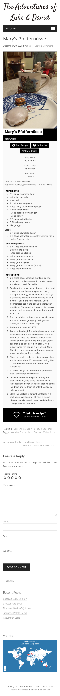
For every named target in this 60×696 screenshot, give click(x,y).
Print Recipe (21, 145)
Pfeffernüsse (49, 432)
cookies (15, 432)
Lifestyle (13, 689)
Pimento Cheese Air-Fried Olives (40, 445)
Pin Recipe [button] (41, 145)
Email (5, 536)
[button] (6, 138)
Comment (9, 485)
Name (6, 521)
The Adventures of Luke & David (30, 12)
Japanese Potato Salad (15, 612)
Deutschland (26, 432)
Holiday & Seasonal (42, 428)
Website (7, 550)
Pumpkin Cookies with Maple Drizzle (22, 442)
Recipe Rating (10, 473)
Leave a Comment (44, 45)
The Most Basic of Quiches (17, 608)
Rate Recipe (31, 151)
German (38, 432)
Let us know (29, 416)
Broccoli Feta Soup (12, 603)
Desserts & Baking (23, 428)
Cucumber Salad (11, 617)
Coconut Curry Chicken (15, 598)
